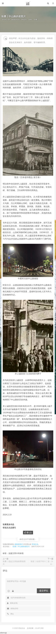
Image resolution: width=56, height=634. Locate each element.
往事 (35, 20)
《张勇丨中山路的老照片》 (21, 546)
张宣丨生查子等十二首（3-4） (42, 562)
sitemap (3, 633)
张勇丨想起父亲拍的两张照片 (14, 562)
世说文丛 (35, 544)
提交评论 (43, 590)
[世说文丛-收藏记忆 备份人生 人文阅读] (28, 4)
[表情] (9, 591)
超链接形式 (19, 544)
